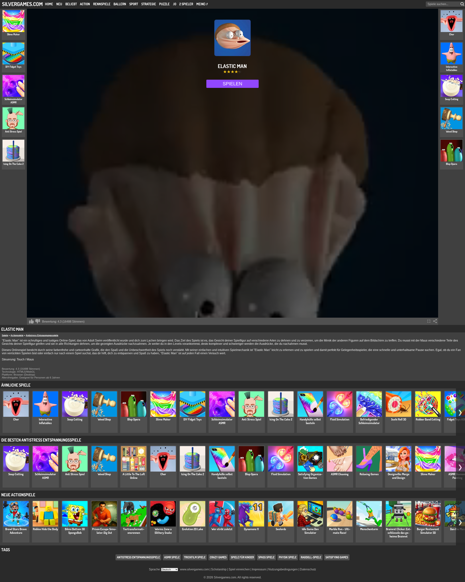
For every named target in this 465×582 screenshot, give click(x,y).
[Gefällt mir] (31, 321)
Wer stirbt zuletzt (221, 529)
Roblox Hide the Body (45, 529)
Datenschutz (308, 569)
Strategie (148, 4)
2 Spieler (186, 4)
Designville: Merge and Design (398, 476)
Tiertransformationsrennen (133, 531)
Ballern (120, 4)
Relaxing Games (369, 474)
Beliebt (71, 4)
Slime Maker (163, 419)
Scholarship (219, 569)
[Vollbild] (428, 321)
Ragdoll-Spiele (311, 557)
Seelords (281, 529)
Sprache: (155, 569)
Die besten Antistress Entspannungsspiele (41, 439)
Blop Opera (133, 419)
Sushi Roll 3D (398, 419)
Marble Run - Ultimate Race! (339, 531)
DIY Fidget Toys (192, 419)
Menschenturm (369, 529)
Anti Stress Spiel (251, 419)
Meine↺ (202, 4)
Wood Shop (104, 419)
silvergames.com (22, 4)
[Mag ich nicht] (37, 321)
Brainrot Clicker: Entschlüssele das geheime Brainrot (398, 532)
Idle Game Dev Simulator (310, 531)
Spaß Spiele (266, 557)
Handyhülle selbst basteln (310, 421)
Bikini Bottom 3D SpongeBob (75, 531)
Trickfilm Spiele (194, 557)
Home (49, 4)
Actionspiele (17, 335)
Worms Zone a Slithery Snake (163, 531)
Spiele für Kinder (242, 557)
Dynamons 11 (251, 529)
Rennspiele (101, 4)
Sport (133, 4)
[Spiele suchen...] (462, 4)
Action (85, 4)
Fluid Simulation (339, 419)
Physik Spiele (287, 557)
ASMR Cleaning (340, 474)
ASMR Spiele (172, 557)
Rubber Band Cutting (428, 419)
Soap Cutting (74, 419)
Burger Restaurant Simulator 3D (428, 531)
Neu (59, 4)
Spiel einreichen (239, 569)
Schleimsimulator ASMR (221, 421)
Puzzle (164, 4)
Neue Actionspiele (18, 494)
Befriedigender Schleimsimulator (369, 421)
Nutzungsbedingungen (283, 569)
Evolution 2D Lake (192, 529)
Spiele (5, 335)
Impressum (259, 569)
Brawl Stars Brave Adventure (16, 531)
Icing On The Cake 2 (281, 419)
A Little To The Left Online (134, 476)
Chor (16, 419)
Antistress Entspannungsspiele (42, 335)
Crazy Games (218, 557)
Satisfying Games (337, 557)
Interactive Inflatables (45, 421)
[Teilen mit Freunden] (435, 321)
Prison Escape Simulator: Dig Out (104, 531)
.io (174, 4)
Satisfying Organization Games (310, 476)
